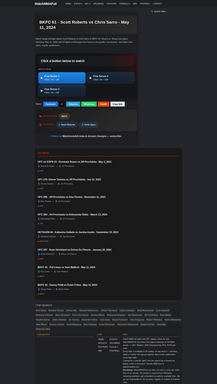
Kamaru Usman (56, 324)
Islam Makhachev (173, 319)
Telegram (73, 104)
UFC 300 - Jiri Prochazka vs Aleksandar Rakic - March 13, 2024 (72, 214)
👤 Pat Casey (44, 271)
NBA (135, 4)
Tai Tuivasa (74, 319)
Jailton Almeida (59, 319)
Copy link (117, 104)
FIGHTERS (111, 4)
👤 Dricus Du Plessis (67, 254)
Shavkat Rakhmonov (88, 310)
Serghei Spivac (43, 319)
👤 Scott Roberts (66, 124)
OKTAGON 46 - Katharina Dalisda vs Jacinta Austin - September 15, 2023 (78, 232)
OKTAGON (44, 241)
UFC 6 (87, 4)
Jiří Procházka (151, 315)
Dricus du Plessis (80, 315)
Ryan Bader (165, 315)
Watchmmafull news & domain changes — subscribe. (92, 136)
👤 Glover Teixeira (45, 183)
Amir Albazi (41, 310)
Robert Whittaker (154, 319)
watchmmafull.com (131, 367)
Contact (157, 4)
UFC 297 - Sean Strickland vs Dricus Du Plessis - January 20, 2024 (74, 249)
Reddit (103, 104)
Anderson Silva (43, 329)
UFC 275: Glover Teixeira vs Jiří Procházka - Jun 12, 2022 (69, 179)
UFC (42, 171)
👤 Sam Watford (61, 271)
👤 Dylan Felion (62, 289)
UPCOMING (98, 4)
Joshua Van (71, 310)
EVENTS (78, 4)
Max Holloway (90, 324)
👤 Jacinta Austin (67, 236)
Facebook (50, 104)
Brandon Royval (56, 310)
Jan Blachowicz (135, 315)
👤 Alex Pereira (44, 201)
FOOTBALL (145, 4)
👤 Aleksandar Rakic (47, 219)
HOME (68, 4)
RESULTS (102, 343)
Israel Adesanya (73, 324)
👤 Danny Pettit (44, 289)
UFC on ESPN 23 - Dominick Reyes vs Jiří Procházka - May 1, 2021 (75, 162)
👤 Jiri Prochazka (66, 166)
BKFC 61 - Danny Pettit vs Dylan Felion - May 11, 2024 (67, 285)
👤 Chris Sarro (88, 124)
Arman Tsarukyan (109, 310)
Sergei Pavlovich (120, 319)
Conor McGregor (107, 324)
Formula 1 (124, 4)
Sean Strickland (62, 315)
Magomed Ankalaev (116, 315)
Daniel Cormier (148, 324)
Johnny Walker (98, 315)
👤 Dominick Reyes (46, 166)
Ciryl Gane (105, 319)
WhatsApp (89, 104)
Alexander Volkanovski (127, 324)
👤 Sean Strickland (46, 254)
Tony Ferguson (137, 319)
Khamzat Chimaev (44, 315)
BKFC (64, 116)
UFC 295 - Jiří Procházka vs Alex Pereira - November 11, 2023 (72, 197)
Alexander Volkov (89, 319)
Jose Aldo (161, 324)
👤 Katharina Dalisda (47, 236)
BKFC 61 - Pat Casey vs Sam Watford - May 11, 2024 (66, 267)
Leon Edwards (162, 310)
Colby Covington (127, 310)
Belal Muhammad (145, 310)
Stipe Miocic (41, 324)
